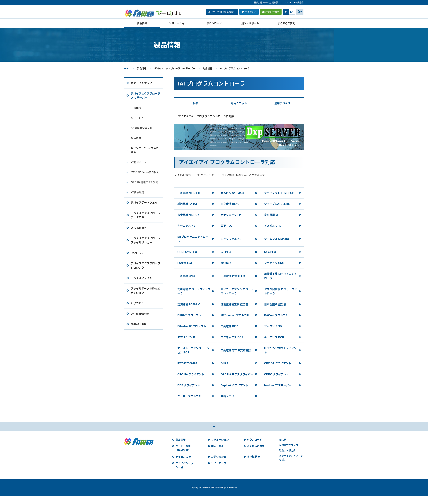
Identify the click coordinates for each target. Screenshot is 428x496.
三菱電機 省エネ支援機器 (236, 350)
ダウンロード (214, 23)
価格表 (282, 439)
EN (291, 12)
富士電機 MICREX (188, 215)
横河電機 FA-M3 (187, 204)
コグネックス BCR (232, 337)
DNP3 (224, 363)
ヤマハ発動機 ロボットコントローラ (280, 291)
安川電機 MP (272, 215)
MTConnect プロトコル (235, 315)
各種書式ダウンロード (291, 445)
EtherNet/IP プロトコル (191, 326)
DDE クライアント (188, 385)
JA (286, 12)
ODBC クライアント (276, 374)
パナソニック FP (231, 215)
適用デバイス (282, 103)
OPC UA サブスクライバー (237, 374)
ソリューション (178, 23)
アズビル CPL (272, 225)
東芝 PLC (226, 225)
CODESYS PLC (187, 252)
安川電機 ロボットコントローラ (193, 291)
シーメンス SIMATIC (276, 239)
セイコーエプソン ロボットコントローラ (237, 291)
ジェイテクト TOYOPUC (279, 193)
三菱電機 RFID (229, 326)
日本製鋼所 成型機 (275, 304)
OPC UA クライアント (190, 374)
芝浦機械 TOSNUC (188, 304)
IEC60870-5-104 (187, 363)
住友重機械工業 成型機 (234, 304)
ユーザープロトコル (189, 396)
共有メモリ (227, 396)
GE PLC (226, 252)
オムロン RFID (273, 326)
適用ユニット (239, 103)
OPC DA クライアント (277, 363)
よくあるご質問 (286, 23)
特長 (195, 103)
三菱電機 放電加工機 (233, 276)
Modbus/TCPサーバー (277, 385)
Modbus (226, 263)
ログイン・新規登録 (294, 3)
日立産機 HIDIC (230, 204)
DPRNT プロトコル (189, 315)
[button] (299, 12)
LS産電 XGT (184, 263)
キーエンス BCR (274, 337)
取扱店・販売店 (287, 450)
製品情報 (142, 23)
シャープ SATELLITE (277, 204)
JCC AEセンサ (186, 337)
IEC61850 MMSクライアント (280, 350)
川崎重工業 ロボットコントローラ (280, 276)
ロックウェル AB (231, 239)
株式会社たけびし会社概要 (266, 3)
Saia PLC (270, 252)
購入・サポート (250, 23)
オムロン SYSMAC (232, 193)
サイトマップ (218, 463)
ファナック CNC (274, 263)
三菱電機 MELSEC (188, 193)
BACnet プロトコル (276, 315)
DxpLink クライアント (234, 385)
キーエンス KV (186, 225)
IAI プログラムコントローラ (192, 239)
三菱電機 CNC (186, 276)
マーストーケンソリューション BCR (193, 350)
